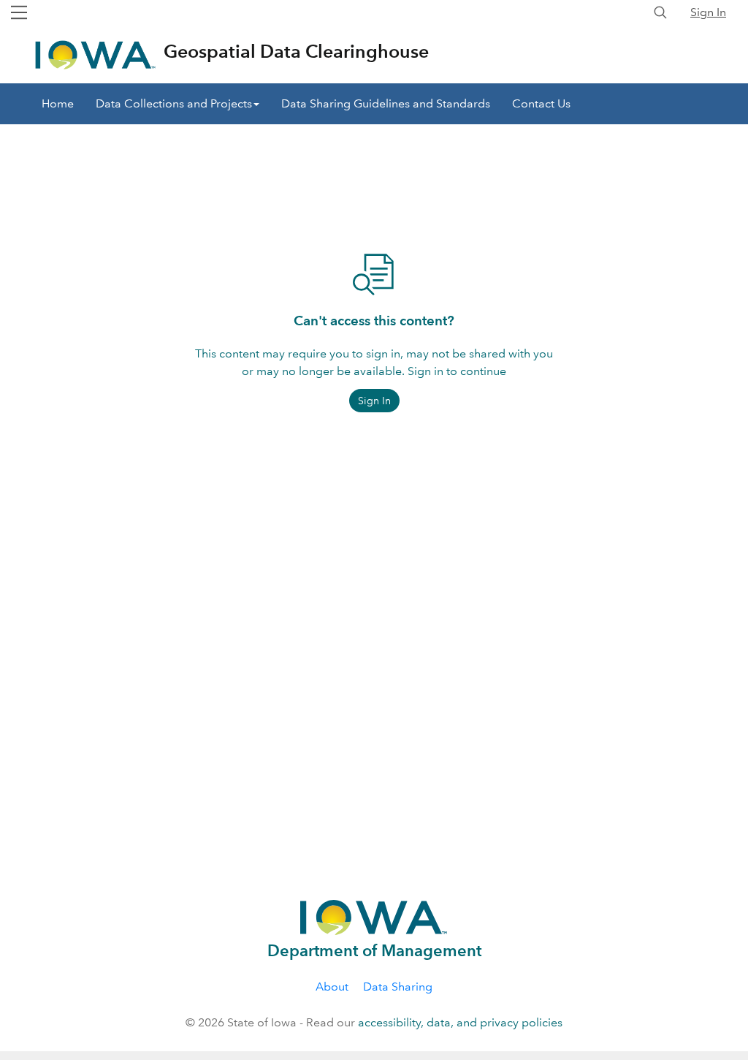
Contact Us (541, 103)
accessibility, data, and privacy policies (460, 1022)
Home (58, 103)
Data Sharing (397, 986)
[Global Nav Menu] (19, 12)
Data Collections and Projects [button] (174, 103)
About (332, 986)
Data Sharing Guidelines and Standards (385, 103)
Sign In (708, 12)
